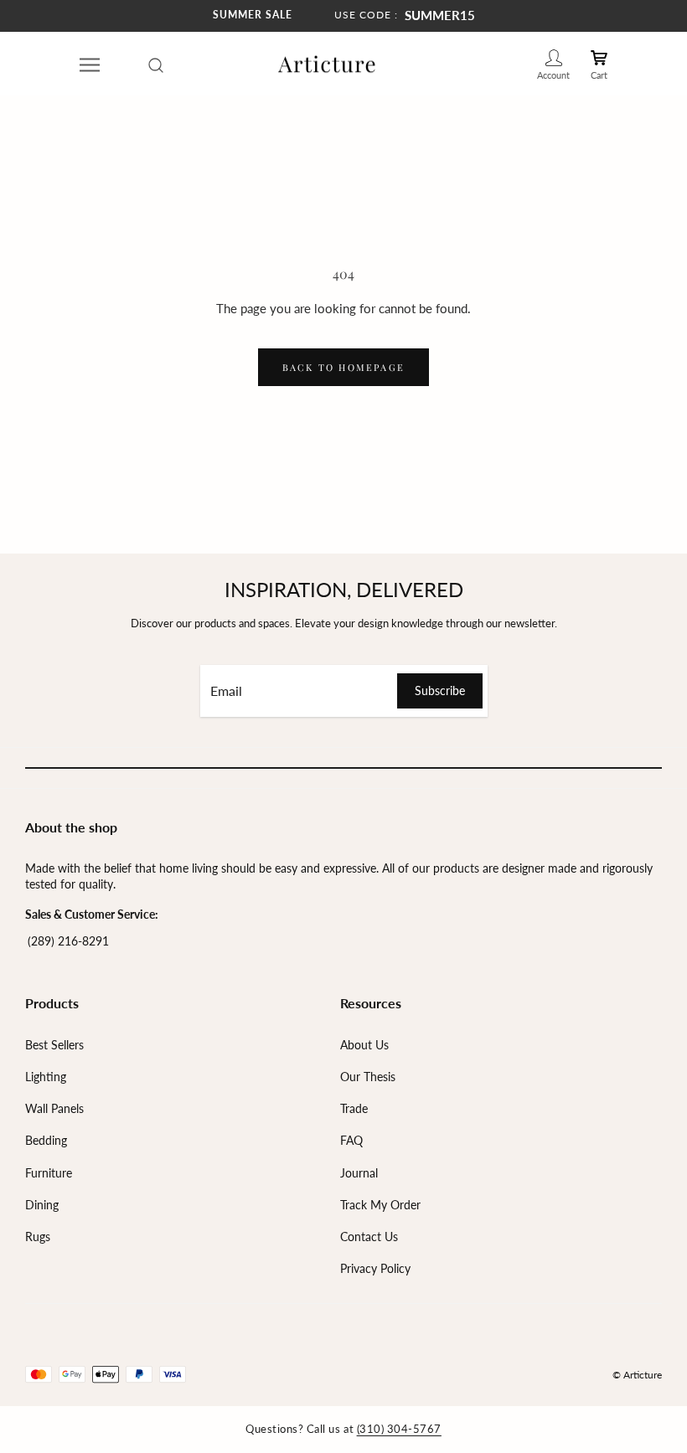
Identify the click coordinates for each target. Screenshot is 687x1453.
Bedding (46, 1140)
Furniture (48, 1173)
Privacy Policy (375, 1268)
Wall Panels (54, 1108)
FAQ (351, 1140)
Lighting (45, 1076)
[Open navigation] (90, 64)
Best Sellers (54, 1045)
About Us (364, 1045)
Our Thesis (367, 1076)
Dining (42, 1205)
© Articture (637, 1374)
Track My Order (380, 1205)
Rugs (37, 1236)
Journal (359, 1173)
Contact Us (369, 1236)
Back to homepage (343, 367)
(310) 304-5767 (399, 1428)
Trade (354, 1108)
